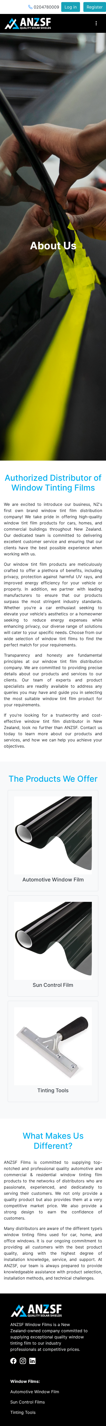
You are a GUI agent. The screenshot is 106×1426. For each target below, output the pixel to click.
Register (95, 7)
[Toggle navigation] (96, 23)
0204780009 (45, 7)
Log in (71, 7)
